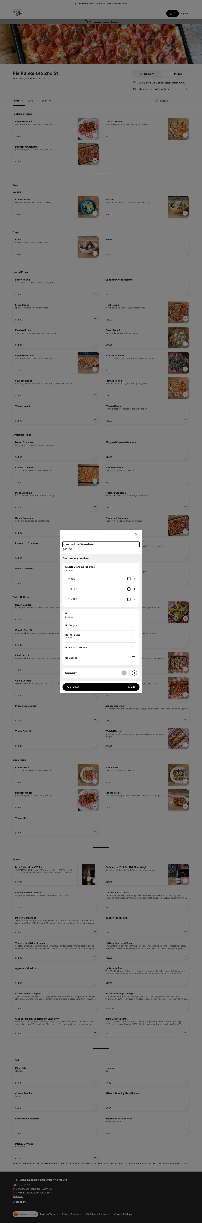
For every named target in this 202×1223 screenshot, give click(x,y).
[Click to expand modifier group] (134, 579)
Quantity (71, 673)
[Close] (136, 534)
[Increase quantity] (134, 673)
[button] (101, 687)
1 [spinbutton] (129, 673)
